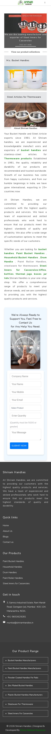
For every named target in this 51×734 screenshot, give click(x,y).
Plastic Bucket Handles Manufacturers (25, 694)
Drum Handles (10, 572)
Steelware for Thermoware (20, 704)
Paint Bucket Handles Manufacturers (24, 668)
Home (6, 525)
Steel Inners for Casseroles (16, 583)
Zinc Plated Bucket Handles (20, 685)
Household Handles (12, 566)
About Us (7, 531)
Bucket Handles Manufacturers (22, 660)
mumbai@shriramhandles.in (20, 622)
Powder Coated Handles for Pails (23, 677)
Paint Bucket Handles (13, 561)
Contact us (8, 542)
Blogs (5, 536)
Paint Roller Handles (13, 578)
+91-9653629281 (16, 616)
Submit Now (19, 445)
